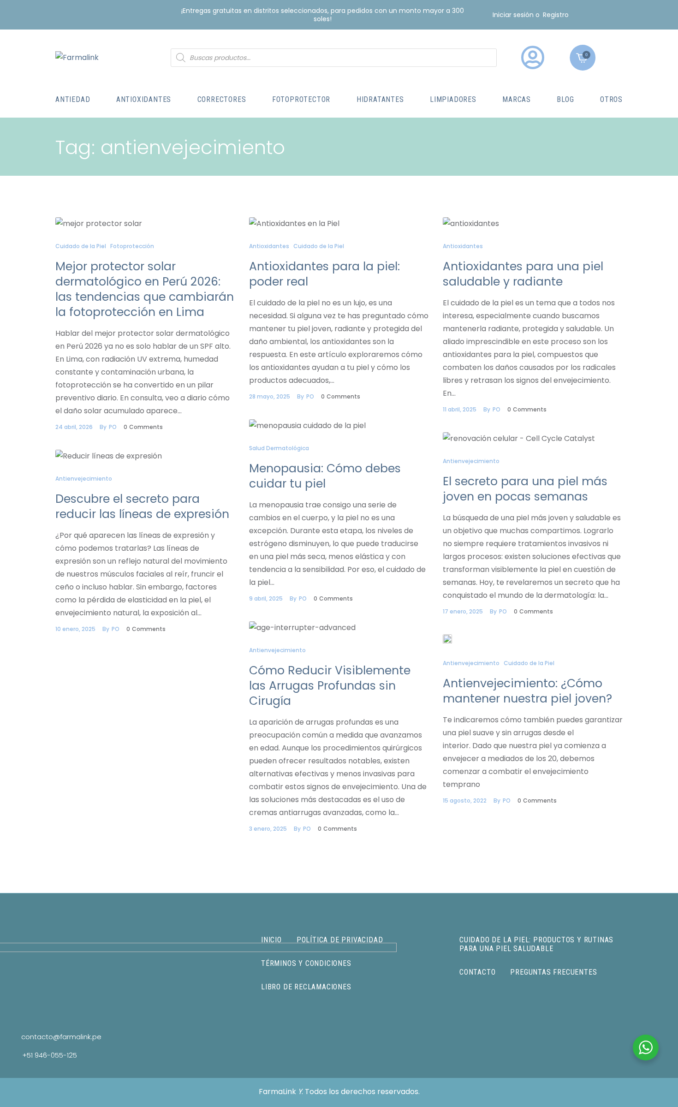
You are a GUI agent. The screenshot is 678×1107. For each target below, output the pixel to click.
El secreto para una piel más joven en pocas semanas (525, 489)
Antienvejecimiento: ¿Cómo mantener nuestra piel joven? (527, 691)
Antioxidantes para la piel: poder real (324, 274)
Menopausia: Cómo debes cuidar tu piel (325, 476)
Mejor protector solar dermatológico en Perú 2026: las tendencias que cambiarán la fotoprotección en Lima (144, 289)
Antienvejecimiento (471, 461)
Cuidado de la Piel (80, 246)
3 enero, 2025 (268, 829)
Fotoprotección (132, 246)
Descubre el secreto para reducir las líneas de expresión (142, 506)
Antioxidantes (269, 246)
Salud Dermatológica (279, 448)
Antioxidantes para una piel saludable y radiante (523, 274)
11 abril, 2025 (459, 409)
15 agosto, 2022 (465, 800)
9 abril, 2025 (266, 598)
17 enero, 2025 (463, 611)
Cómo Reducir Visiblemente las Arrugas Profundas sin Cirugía (329, 685)
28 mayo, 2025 (269, 396)
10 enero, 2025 (75, 629)
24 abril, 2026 (74, 427)
